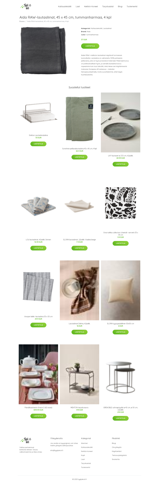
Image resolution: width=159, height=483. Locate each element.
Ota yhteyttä (116, 447)
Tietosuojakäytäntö (119, 455)
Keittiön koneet (91, 6)
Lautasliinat (107, 28)
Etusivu (22, 21)
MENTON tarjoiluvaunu (79, 407)
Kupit (83, 455)
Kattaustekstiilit (64, 6)
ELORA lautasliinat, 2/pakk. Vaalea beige (79, 240)
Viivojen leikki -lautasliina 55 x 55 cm (38, 316)
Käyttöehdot (116, 451)
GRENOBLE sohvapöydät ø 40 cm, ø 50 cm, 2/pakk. (120, 408)
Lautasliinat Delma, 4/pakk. (79, 323)
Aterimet (84, 443)
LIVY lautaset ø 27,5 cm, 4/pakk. (120, 156)
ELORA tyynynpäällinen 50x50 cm (120, 323)
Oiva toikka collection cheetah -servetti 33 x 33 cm (120, 233)
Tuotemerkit (132, 6)
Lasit (78, 6)
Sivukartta (116, 459)
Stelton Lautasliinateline (38, 135)
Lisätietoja (90, 46)
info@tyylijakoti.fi (56, 450)
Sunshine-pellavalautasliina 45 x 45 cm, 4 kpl (79, 149)
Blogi (120, 6)
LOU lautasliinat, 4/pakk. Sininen (38, 240)
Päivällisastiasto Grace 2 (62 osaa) (38, 407)
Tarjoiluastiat (108, 6)
